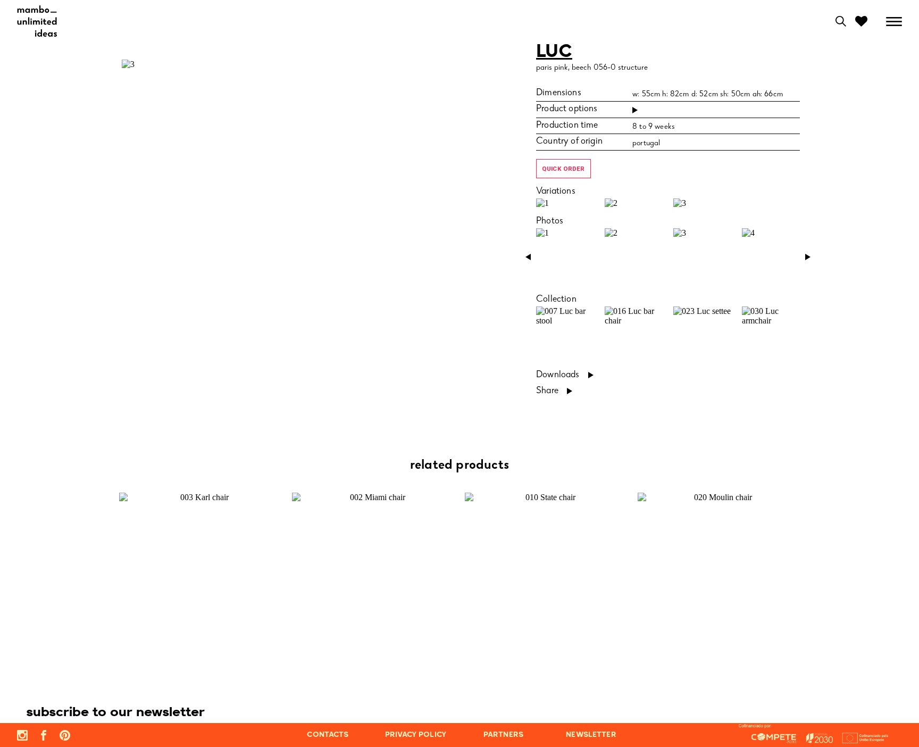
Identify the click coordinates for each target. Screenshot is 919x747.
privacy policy (415, 735)
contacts (327, 735)
